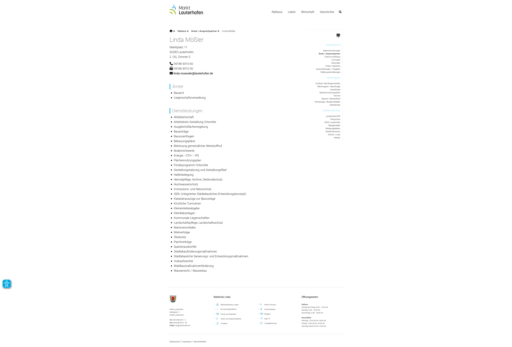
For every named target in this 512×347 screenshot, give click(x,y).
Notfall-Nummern (333, 131)
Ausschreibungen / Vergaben (328, 69)
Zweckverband (269, 309)
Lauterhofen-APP (333, 116)
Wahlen (337, 137)
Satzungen (335, 63)
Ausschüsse (335, 89)
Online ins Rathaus (332, 56)
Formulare (336, 60)
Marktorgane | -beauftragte (328, 86)
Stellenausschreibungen (330, 72)
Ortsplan (267, 314)
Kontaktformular (270, 323)
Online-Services (270, 305)
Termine (336, 95)
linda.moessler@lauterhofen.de (193, 73)
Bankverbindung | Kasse (229, 305)
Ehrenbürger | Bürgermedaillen (327, 102)
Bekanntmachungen (331, 50)
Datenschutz (175, 341)
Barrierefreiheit (200, 341)
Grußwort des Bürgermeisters (327, 83)
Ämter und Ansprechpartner (230, 319)
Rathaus (277, 12)
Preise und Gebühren (228, 314)
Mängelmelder (334, 125)
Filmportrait (335, 119)
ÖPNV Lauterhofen (332, 122)
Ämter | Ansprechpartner (204, 31)
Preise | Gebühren (332, 66)
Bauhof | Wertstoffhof (331, 98)
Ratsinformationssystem (329, 92)
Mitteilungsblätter (333, 128)
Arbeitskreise (335, 105)
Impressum (187, 341)
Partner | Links (334, 134)
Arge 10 (267, 319)
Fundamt (223, 323)
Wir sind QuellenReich (226, 309)
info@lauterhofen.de (182, 325)
